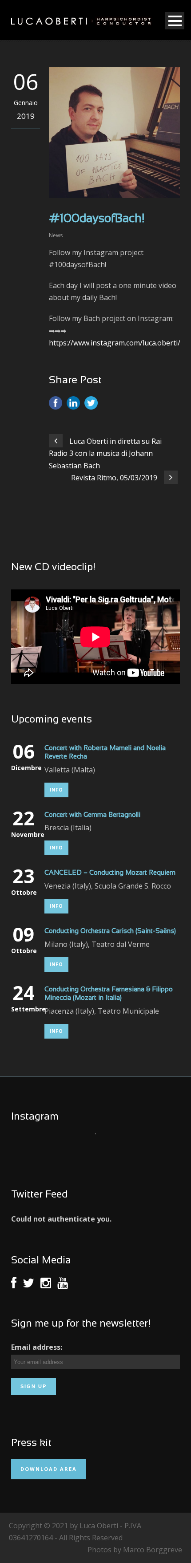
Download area (48, 1469)
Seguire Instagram (98, 1150)
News (56, 235)
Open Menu (174, 20)
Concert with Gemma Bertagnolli (92, 815)
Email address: (36, 1347)
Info (56, 790)
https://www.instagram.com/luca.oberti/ (114, 343)
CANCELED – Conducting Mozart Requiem (109, 873)
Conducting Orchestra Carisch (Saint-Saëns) (110, 931)
